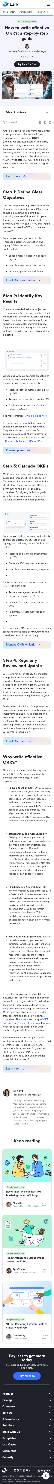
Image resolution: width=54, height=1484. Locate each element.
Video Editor (31, 1476)
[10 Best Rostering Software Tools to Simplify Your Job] (27, 1312)
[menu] (27, 1425)
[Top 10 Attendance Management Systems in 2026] (27, 1246)
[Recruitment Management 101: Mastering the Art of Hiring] (27, 1180)
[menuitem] (27, 1394)
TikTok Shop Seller (17, 1476)
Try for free (27, 1376)
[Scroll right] (47, 12)
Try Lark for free (27, 64)
